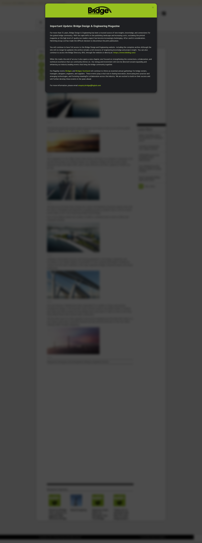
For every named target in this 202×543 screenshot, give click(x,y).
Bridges (68, 71)
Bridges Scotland (83, 71)
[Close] (153, 7)
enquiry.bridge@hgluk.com (89, 85)
